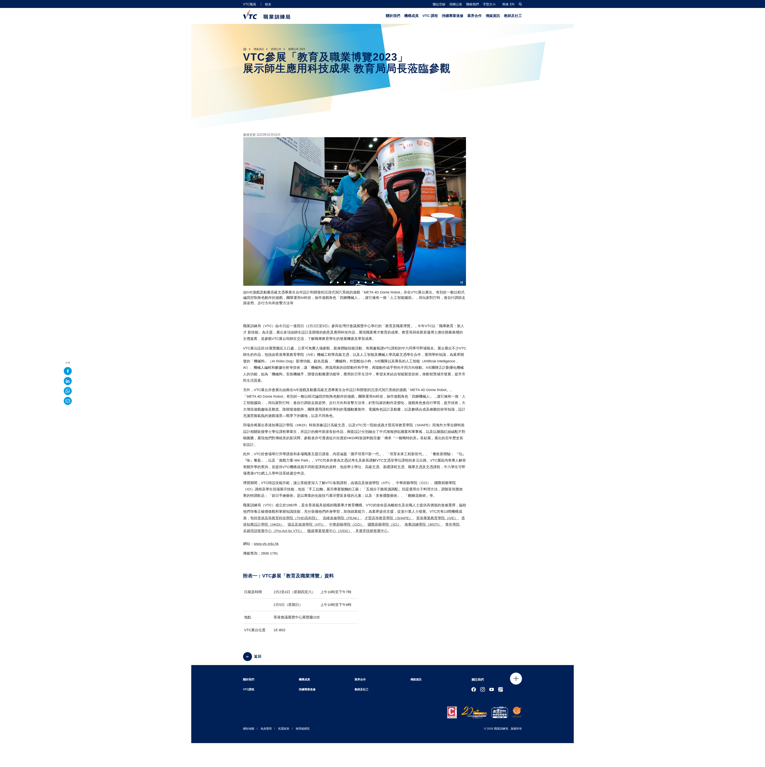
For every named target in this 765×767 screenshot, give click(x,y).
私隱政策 (283, 728)
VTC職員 (249, 4)
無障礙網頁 (303, 728)
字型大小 (489, 4)
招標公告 (455, 4)
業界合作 (474, 16)
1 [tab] (331, 282)
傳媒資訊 (493, 16)
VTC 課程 (430, 16)
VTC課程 (248, 689)
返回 (258, 656)
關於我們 (393, 16)
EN (512, 4)
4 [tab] (351, 282)
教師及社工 (513, 16)
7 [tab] (373, 282)
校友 (268, 4)
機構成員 (411, 16)
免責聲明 (266, 728)
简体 (505, 4)
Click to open (516, 679)
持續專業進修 (452, 16)
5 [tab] (359, 282)
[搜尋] (520, 4)
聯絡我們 (472, 4)
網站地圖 (248, 728)
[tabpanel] (354, 223)
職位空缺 (439, 4)
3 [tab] (345, 282)
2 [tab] (338, 282)
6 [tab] (366, 282)
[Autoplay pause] (461, 282)
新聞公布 (276, 49)
